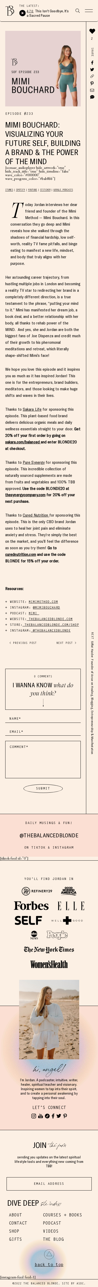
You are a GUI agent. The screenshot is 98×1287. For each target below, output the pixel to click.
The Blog (53, 1239)
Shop (14, 1231)
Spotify (20, 189)
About (15, 1215)
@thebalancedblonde (49, 835)
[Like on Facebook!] (53, 1116)
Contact (18, 1223)
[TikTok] (47, 1116)
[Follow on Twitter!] (58, 1116)
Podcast (52, 1223)
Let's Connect (49, 1107)
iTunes (9, 189)
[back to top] (49, 1254)
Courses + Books (62, 1215)
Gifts (15, 1239)
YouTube (32, 189)
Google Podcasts (63, 189)
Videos (51, 1231)
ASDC (80, 1283)
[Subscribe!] (40, 1116)
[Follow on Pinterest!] (65, 1116)
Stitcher (45, 189)
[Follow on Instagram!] (33, 1116)
